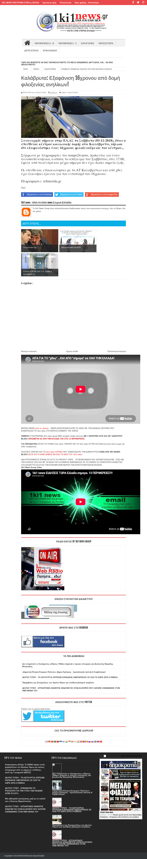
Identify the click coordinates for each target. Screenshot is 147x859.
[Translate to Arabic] (55, 742)
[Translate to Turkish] (52, 742)
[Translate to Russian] (89, 742)
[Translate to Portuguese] (83, 742)
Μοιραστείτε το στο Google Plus (104, 194)
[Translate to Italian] (72, 742)
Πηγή (23, 188)
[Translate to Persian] (78, 742)
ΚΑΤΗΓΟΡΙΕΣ (87, 43)
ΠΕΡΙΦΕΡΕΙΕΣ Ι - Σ (67, 43)
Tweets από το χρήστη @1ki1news (35, 709)
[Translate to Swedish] (95, 742)
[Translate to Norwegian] (81, 742)
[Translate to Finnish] (63, 742)
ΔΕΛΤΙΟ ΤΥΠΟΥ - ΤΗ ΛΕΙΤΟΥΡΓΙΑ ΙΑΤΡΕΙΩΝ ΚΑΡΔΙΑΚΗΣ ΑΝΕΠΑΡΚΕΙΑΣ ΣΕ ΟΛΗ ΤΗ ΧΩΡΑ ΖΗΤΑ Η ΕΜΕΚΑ (70, 677)
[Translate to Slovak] (92, 742)
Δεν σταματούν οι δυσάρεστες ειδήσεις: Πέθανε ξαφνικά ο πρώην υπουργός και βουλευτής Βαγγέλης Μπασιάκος (71, 775)
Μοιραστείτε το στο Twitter (71, 194)
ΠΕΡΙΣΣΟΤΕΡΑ (105, 43)
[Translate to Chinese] (58, 742)
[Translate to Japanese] (75, 742)
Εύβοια (63, 92)
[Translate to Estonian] (60, 742)
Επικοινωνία (65, 3)
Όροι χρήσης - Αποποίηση (87, 3)
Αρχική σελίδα (72, 351)
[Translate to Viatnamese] (101, 742)
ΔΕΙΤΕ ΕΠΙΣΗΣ (31, 50)
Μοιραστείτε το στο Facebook (39, 194)
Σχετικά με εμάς (49, 3)
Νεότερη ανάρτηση (29, 351)
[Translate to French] (46, 742)
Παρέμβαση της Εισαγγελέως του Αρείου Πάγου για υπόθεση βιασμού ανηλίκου (58, 683)
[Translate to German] (49, 742)
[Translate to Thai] (98, 742)
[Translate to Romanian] (86, 742)
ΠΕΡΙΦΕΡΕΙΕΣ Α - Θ (44, 43)
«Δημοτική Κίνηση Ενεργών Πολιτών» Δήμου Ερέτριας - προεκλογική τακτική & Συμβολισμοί (64, 672)
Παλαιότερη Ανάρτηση (117, 351)
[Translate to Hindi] (66, 742)
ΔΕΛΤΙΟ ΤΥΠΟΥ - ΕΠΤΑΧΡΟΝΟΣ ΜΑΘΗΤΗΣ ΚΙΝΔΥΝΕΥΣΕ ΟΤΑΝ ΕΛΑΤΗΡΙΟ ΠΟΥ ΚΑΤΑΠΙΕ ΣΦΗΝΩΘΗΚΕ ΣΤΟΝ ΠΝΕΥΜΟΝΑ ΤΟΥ (25, 809)
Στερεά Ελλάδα (72, 92)
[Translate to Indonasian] (69, 742)
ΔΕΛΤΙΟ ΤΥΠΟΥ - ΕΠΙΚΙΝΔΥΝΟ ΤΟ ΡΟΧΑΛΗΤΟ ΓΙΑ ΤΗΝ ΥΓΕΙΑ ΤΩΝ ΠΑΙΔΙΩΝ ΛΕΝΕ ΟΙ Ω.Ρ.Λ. (23, 790)
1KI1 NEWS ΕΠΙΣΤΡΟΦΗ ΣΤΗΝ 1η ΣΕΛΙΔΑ (20, 3)
